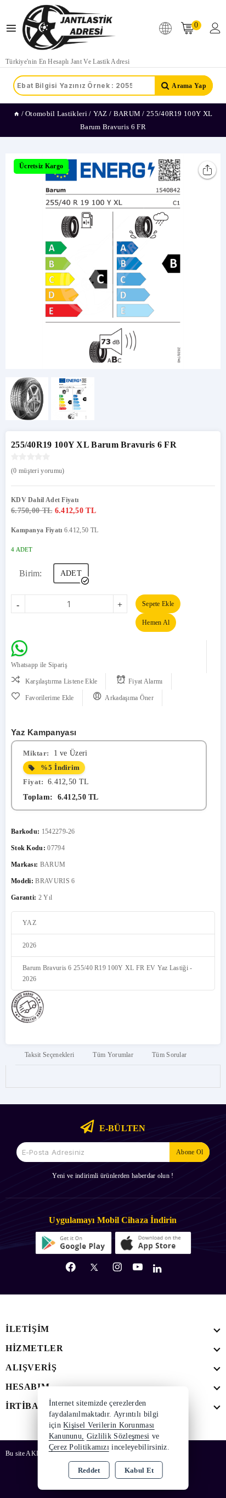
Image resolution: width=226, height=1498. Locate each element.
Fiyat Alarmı (145, 681)
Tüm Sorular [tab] (169, 1055)
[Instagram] (117, 1267)
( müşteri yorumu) (37, 471)
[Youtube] (138, 1267)
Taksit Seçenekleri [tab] (49, 1055)
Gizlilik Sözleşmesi (118, 1436)
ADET (71, 573)
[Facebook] (71, 1267)
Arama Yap (189, 86)
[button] (18, 261)
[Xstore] (69, 28)
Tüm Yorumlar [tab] (113, 1055)
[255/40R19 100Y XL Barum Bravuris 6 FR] (113, 261)
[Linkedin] (157, 1269)
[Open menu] (13, 28)
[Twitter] (94, 1267)
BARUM (53, 864)
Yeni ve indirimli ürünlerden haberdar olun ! (112, 1176)
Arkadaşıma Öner (129, 698)
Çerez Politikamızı (79, 1447)
